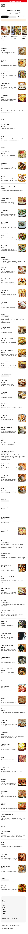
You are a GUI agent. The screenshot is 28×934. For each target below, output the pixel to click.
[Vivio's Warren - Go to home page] (3, 5)
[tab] (5, 17)
